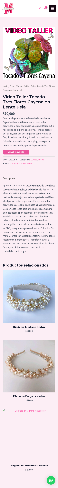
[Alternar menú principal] (52, 8)
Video (29, 163)
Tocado (22, 163)
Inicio (5, 86)
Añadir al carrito (16, 152)
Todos (12, 86)
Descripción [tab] (9, 178)
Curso (15, 163)
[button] (51, 480)
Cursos (20, 86)
